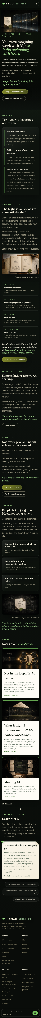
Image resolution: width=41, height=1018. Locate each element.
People (24, 944)
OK (35, 1013)
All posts (5, 1003)
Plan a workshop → (12, 487)
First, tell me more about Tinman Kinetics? (22, 884)
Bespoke (25, 952)
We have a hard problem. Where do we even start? (21, 891)
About (4, 956)
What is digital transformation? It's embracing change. (9, 985)
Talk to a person (27, 978)
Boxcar (16, 160)
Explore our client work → (15, 359)
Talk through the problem (15, 494)
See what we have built (14, 98)
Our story (5, 952)
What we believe (8, 948)
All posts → (7, 803)
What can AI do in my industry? (26, 899)
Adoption (25, 948)
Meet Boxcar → (11, 426)
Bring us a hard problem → (15, 92)
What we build (7, 940)
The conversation (28, 974)
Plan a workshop (28, 983)
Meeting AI (6, 992)
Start (24, 940)
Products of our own (9, 944)
